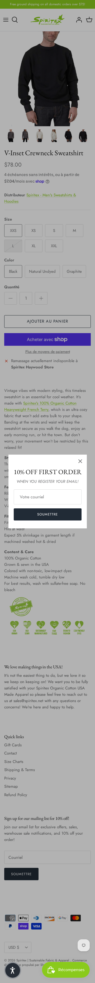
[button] (12, 970)
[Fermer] (80, 461)
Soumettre (47, 514)
